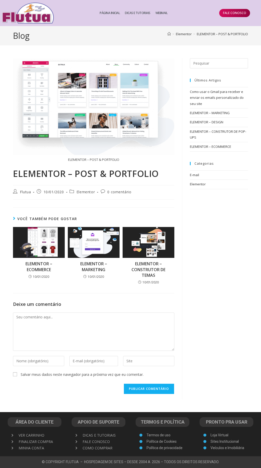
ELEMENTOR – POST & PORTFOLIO (222, 34)
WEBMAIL (161, 13)
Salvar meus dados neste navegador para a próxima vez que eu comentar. (82, 374)
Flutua (25, 191)
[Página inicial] (169, 34)
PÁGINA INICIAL (110, 13)
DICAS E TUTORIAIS (137, 13)
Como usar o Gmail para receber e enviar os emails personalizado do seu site (217, 97)
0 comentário (119, 191)
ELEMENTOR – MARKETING (93, 266)
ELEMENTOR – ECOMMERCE (38, 266)
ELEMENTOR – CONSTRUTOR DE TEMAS (148, 269)
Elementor (85, 191)
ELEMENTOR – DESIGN (206, 122)
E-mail (194, 175)
